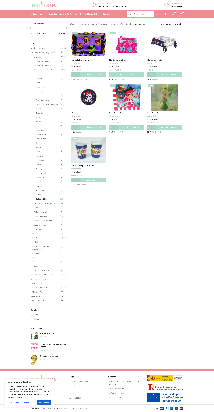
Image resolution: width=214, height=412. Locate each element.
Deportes (36, 262)
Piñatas (37, 208)
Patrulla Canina (42, 100)
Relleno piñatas (40, 212)
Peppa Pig (40, 87)
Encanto (39, 113)
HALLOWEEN (36, 292)
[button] (88, 74)
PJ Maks (39, 156)
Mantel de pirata (154, 60)
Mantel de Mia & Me (117, 60)
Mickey (39, 78)
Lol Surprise (41, 173)
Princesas (40, 160)
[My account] (164, 14)
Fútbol (38, 195)
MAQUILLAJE (36, 283)
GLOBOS (34, 266)
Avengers (40, 186)
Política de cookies (77, 390)
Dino (38, 96)
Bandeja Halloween (80, 60)
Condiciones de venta (78, 394)
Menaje (35, 233)
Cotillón (35, 242)
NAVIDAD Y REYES (38, 296)
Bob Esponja (41, 190)
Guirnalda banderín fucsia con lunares (53, 345)
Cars (38, 152)
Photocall (36, 253)
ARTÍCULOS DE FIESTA (41, 48)
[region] (29, 393)
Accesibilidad (75, 398)
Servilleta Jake (115, 113)
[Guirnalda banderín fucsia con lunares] (34, 347)
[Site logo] (43, 5)
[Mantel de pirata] (164, 44)
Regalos (35, 257)
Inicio (72, 24)
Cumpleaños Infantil (43, 70)
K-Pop (38, 117)
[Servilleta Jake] (126, 97)
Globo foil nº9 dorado (49, 356)
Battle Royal (41, 139)
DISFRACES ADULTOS (40, 270)
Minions (39, 126)
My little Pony (41, 182)
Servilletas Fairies (155, 113)
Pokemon (40, 130)
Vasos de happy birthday (82, 165)
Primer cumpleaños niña (45, 61)
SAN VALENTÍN (37, 301)
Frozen (39, 169)
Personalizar (14, 403)
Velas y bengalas (41, 225)
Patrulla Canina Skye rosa (47, 104)
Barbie (38, 121)
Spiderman (40, 143)
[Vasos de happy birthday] (88, 149)
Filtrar (62, 33)
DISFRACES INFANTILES (41, 275)
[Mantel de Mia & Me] (126, 44)
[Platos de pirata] (88, 97)
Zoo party (40, 91)
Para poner (39, 229)
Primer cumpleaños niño (45, 65)
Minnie (38, 83)
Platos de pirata (78, 113)
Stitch (38, 108)
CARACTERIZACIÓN (39, 288)
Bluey (38, 74)
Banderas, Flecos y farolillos (44, 238)
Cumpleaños (37, 57)
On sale (36, 315)
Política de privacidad (78, 382)
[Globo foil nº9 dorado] (34, 360)
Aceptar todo (44, 403)
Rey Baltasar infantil (49, 333)
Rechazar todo (28, 403)
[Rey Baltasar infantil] (34, 335)
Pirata (38, 147)
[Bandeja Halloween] (88, 44)
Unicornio (40, 164)
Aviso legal (74, 386)
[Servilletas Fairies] (164, 97)
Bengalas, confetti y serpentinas (40, 247)
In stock (36, 319)
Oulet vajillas (41, 199)
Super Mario (41, 134)
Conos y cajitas (40, 216)
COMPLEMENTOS (38, 279)
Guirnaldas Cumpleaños (44, 203)
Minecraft (40, 177)
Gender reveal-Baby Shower (44, 53)
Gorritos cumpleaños (43, 220)
